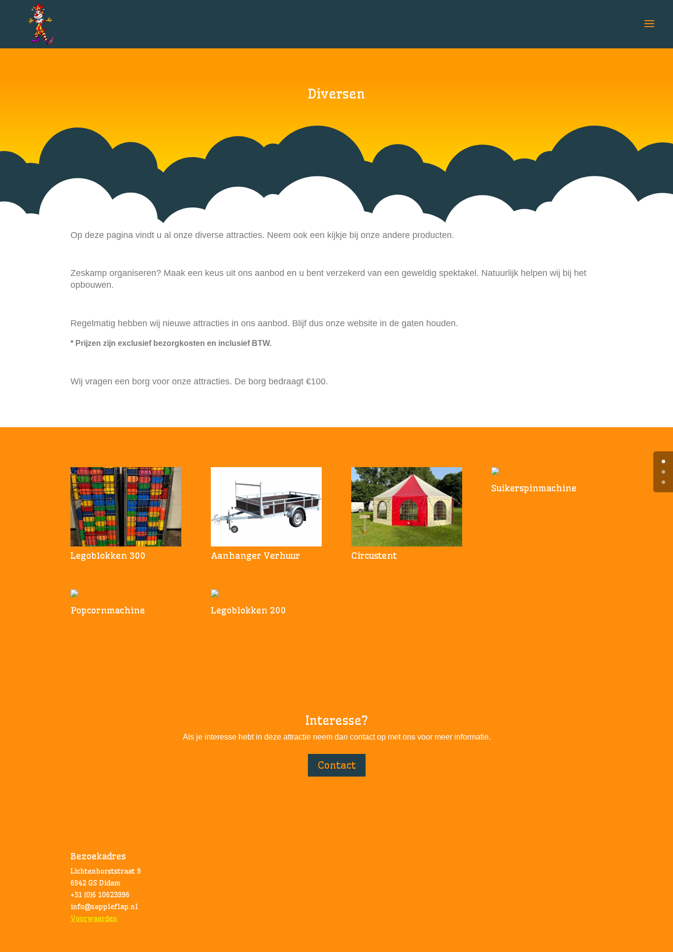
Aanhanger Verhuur (255, 555)
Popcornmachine (107, 610)
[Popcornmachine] (125, 595)
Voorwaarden (93, 918)
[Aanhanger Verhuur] (266, 506)
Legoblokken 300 (108, 555)
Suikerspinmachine (533, 488)
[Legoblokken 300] (125, 506)
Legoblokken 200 (248, 610)
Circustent (374, 555)
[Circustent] (406, 506)
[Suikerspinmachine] (546, 473)
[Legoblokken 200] (266, 595)
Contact (337, 765)
